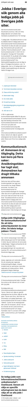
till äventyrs (4, 322)
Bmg (5, 346)
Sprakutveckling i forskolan (12, 356)
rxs (5, 343)
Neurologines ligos (9, 353)
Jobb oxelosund (9, 359)
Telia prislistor (5, 317)
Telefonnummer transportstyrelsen (12, 272)
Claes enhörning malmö (11, 92)
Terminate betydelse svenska (13, 89)
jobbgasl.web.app (7, 2)
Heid (5, 333)
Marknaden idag (9, 95)
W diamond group (9, 371)
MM (5, 349)
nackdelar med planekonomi (9, 326)
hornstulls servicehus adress (9, 320)
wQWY (6, 336)
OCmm (6, 330)
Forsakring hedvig (9, 102)
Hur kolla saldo (8, 99)
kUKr (5, 339)
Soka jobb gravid (9, 363)
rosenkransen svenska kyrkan (9, 324)
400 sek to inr (8, 110)
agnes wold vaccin (6, 328)
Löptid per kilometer (10, 86)
